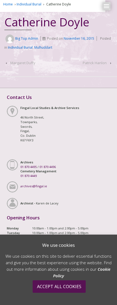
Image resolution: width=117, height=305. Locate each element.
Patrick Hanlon (95, 62)
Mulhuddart (43, 47)
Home (8, 4)
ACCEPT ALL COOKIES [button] (59, 287)
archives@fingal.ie (33, 186)
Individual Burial (29, 4)
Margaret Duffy (22, 62)
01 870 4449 (28, 176)
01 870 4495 (28, 167)
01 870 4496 (47, 167)
